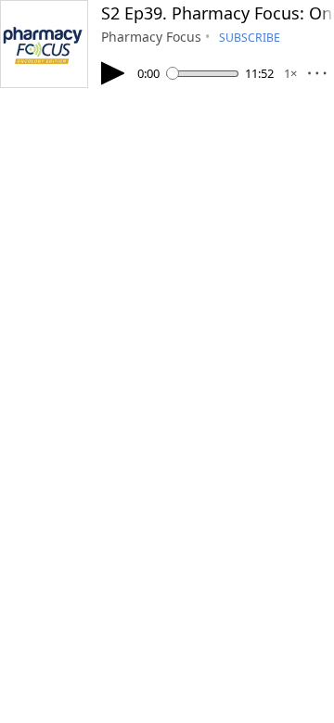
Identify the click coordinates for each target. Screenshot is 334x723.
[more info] (317, 78)
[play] (112, 73)
